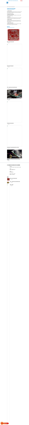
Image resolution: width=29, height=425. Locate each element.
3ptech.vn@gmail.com (12, 169)
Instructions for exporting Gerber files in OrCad (13, 147)
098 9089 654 (6, 423)
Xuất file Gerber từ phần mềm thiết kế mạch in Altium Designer (13, 159)
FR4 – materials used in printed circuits (12, 87)
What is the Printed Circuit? (10, 41)
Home (7, 6)
